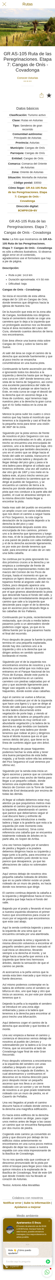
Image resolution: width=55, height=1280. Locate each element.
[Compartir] (41, 95)
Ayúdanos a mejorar (27, 1207)
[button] (49, 1220)
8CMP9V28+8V (27, 210)
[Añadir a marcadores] (49, 95)
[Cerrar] (4, 4)
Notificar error (12, 1202)
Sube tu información (37, 1202)
